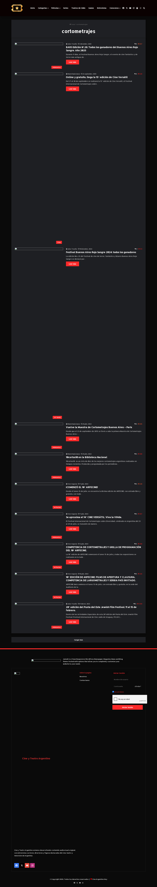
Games (91, 8)
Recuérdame (119, 692)
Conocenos (114, 8)
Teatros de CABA (78, 8)
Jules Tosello (72, 44)
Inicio (32, 8)
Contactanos (85, 680)
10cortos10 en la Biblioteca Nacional (86, 457)
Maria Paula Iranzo (74, 74)
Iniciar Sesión (127, 707)
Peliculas (55, 8)
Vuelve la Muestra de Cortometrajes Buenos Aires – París (99, 427)
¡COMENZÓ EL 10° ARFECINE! (82, 487)
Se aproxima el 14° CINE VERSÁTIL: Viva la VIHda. (94, 517)
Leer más (72, 62)
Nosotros (83, 676)
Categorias (42, 8)
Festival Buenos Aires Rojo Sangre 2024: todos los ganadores (101, 252)
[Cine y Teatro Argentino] (17, 8)
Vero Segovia (72, 484)
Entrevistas (101, 8)
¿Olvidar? (138, 686)
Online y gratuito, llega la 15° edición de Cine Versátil (97, 77)
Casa (73, 24)
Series (65, 8)
